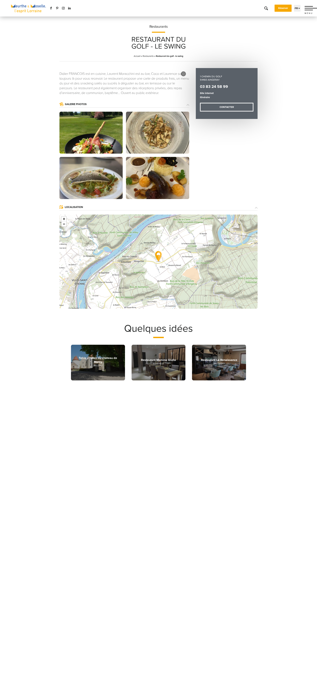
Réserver (283, 8)
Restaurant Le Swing (183, 73)
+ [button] (64, 219)
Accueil (137, 56)
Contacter (227, 107)
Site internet (207, 93)
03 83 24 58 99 (214, 86)
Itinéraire (205, 97)
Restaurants (158, 26)
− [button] (64, 224)
